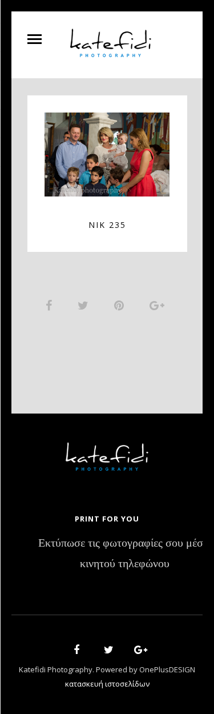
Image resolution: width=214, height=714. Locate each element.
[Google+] (137, 651)
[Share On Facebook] (51, 305)
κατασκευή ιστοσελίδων (107, 684)
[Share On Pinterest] (121, 305)
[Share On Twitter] (85, 305)
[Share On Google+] (159, 305)
